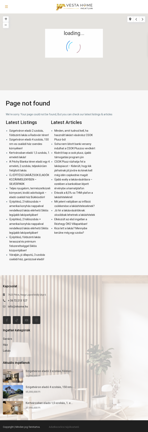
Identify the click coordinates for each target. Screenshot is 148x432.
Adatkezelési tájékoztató (64, 426)
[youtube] (26, 320)
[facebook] (7, 320)
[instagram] (36, 320)
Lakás (7, 350)
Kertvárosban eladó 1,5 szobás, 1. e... (49, 403)
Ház (5, 344)
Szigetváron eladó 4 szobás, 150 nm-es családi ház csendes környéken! (29, 144)
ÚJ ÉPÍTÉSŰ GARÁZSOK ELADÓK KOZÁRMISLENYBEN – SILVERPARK (29, 179)
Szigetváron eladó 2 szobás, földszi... (50, 371)
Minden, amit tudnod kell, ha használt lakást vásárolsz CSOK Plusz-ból (73, 135)
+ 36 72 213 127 (17, 300)
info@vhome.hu (18, 306)
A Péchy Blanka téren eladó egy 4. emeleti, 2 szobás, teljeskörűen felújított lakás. (29, 166)
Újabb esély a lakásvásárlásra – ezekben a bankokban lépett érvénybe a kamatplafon (73, 184)
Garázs (7, 338)
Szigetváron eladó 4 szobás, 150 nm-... (50, 387)
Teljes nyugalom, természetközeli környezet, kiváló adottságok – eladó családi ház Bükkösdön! (29, 193)
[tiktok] (17, 320)
